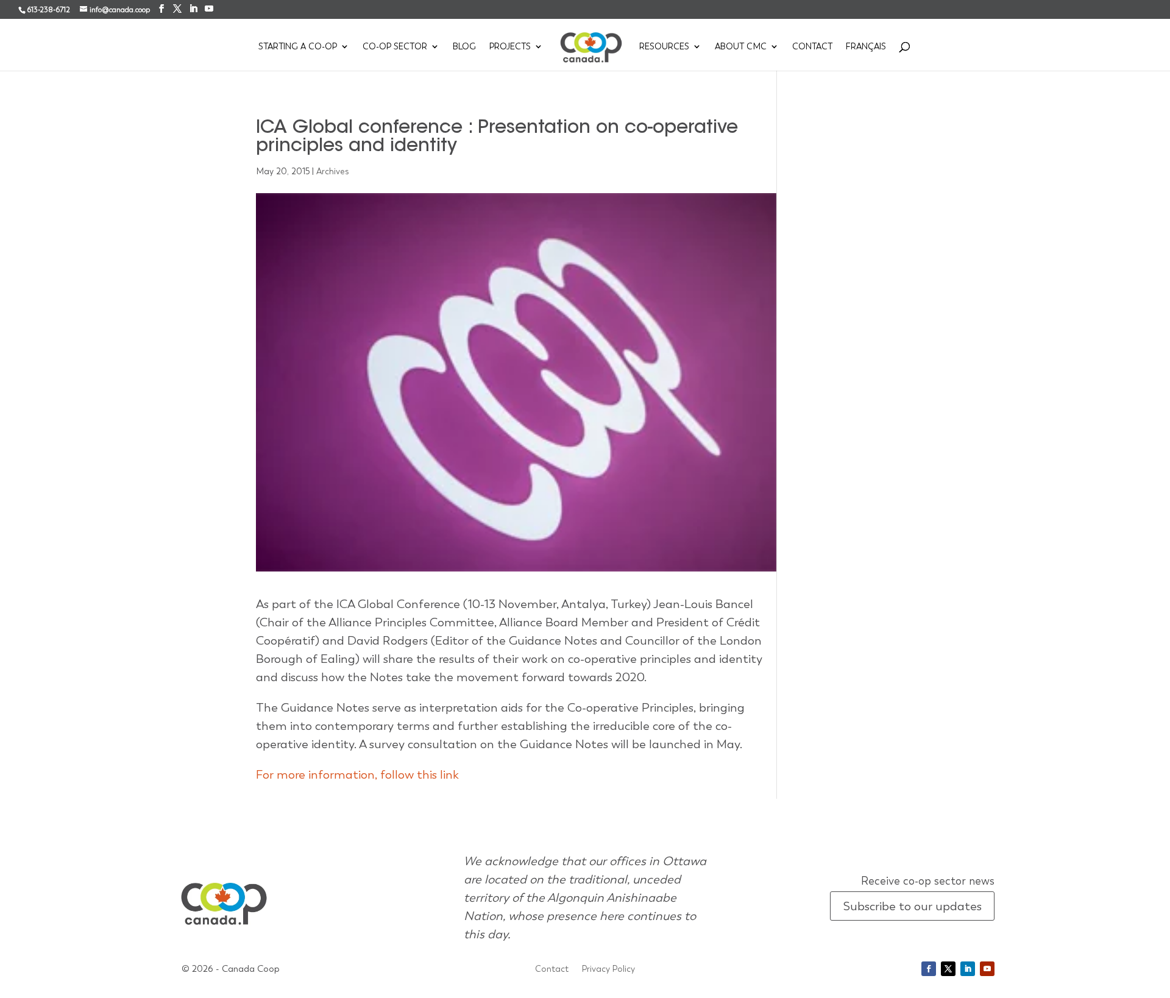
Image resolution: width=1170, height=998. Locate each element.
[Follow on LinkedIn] (967, 968)
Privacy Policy (608, 969)
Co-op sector (395, 47)
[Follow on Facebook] (928, 968)
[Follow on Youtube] (987, 968)
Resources (664, 47)
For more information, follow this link (357, 774)
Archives (332, 171)
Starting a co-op (297, 47)
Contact (812, 47)
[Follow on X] (948, 968)
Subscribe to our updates (912, 906)
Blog (464, 47)
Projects (510, 47)
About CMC (741, 47)
